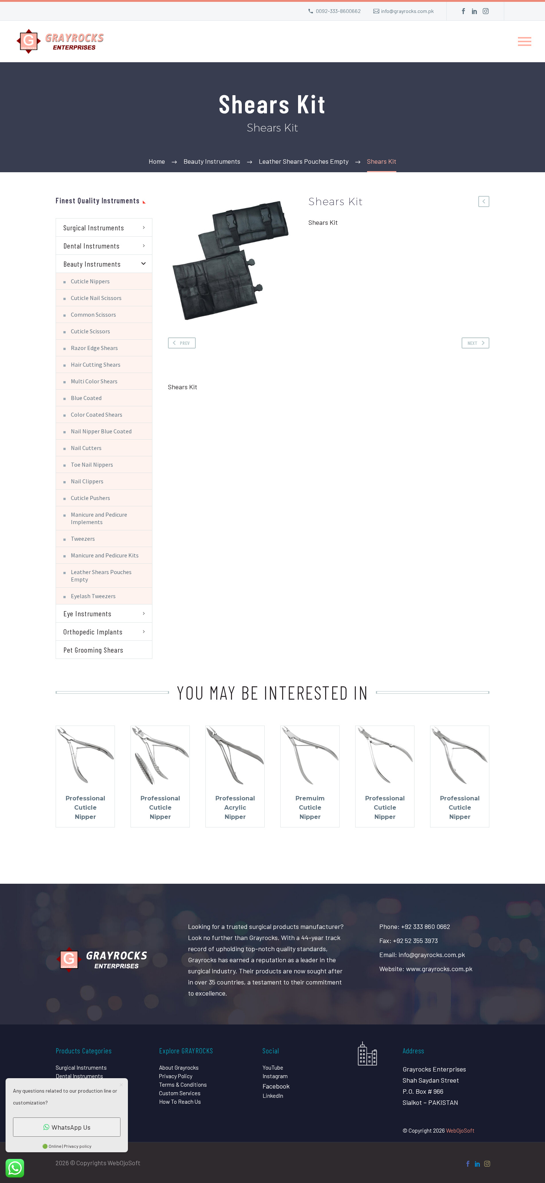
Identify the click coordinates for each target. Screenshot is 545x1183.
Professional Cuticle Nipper (85, 807)
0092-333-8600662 (338, 11)
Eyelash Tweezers (93, 596)
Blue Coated (86, 397)
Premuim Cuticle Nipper (310, 807)
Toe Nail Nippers (92, 464)
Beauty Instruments (92, 263)
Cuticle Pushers (90, 497)
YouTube (272, 1067)
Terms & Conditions (183, 1084)
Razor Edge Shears (94, 347)
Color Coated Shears (96, 414)
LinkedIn (272, 1095)
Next (473, 343)
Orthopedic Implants (93, 631)
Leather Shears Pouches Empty (101, 575)
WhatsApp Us (71, 1127)
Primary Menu (524, 41)
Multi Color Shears (94, 381)
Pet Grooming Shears (93, 649)
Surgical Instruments (93, 227)
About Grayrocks (179, 1067)
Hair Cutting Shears (95, 364)
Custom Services (180, 1093)
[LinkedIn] (474, 11)
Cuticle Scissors (90, 331)
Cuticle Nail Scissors (96, 297)
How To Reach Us (180, 1101)
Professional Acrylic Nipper (235, 807)
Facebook (276, 1086)
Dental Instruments (91, 245)
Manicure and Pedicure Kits (105, 555)
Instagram (275, 1076)
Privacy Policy (175, 1076)
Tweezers (83, 538)
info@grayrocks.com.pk (407, 11)
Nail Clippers (87, 481)
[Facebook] (463, 11)
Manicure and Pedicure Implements (99, 518)
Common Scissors (93, 314)
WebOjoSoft (460, 1130)
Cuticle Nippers (90, 281)
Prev (185, 343)
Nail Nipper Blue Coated (101, 431)
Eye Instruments (87, 613)
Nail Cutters (86, 447)
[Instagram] (485, 11)
